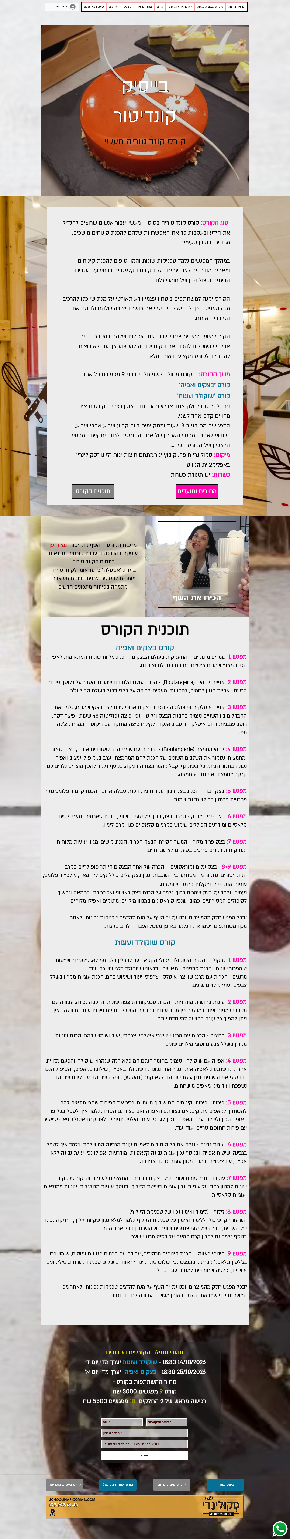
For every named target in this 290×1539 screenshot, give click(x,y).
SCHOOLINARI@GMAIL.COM (72, 1500)
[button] (127, 6)
